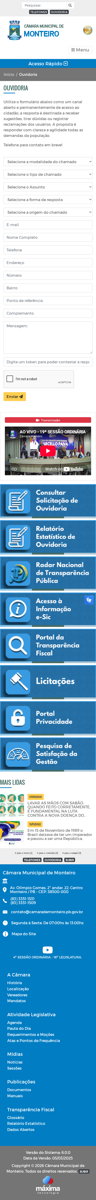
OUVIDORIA (59, 12)
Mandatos (16, 1000)
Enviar (13, 396)
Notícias (15, 1062)
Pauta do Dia (19, 1028)
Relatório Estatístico (26, 1123)
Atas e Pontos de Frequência (33, 1040)
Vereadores (17, 995)
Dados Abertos (20, 1129)
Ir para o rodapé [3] (71, 853)
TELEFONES (38, 12)
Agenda (14, 1022)
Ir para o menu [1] (23, 853)
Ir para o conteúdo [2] (47, 853)
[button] (69, 5)
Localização (18, 989)
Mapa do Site (24, 933)
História (14, 982)
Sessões (14, 1068)
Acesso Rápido (46, 63)
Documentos (19, 1089)
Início (9, 74)
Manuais (15, 1095)
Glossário (15, 1117)
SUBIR (69, 859)
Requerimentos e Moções (30, 1034)
